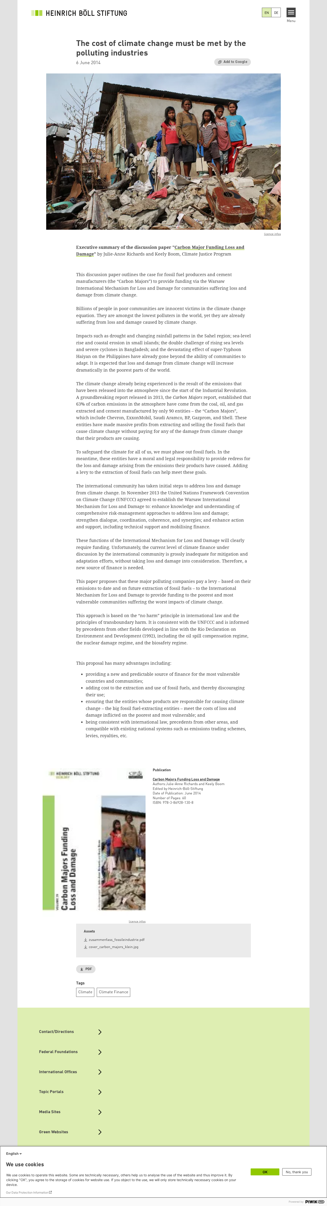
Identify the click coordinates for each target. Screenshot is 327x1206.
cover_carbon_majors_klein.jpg (113, 947)
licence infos (272, 234)
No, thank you (297, 1172)
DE (276, 13)
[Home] (79, 12)
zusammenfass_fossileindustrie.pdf (117, 940)
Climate (85, 992)
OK (265, 1172)
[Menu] (291, 12)
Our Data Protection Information (27, 1192)
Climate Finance (113, 992)
